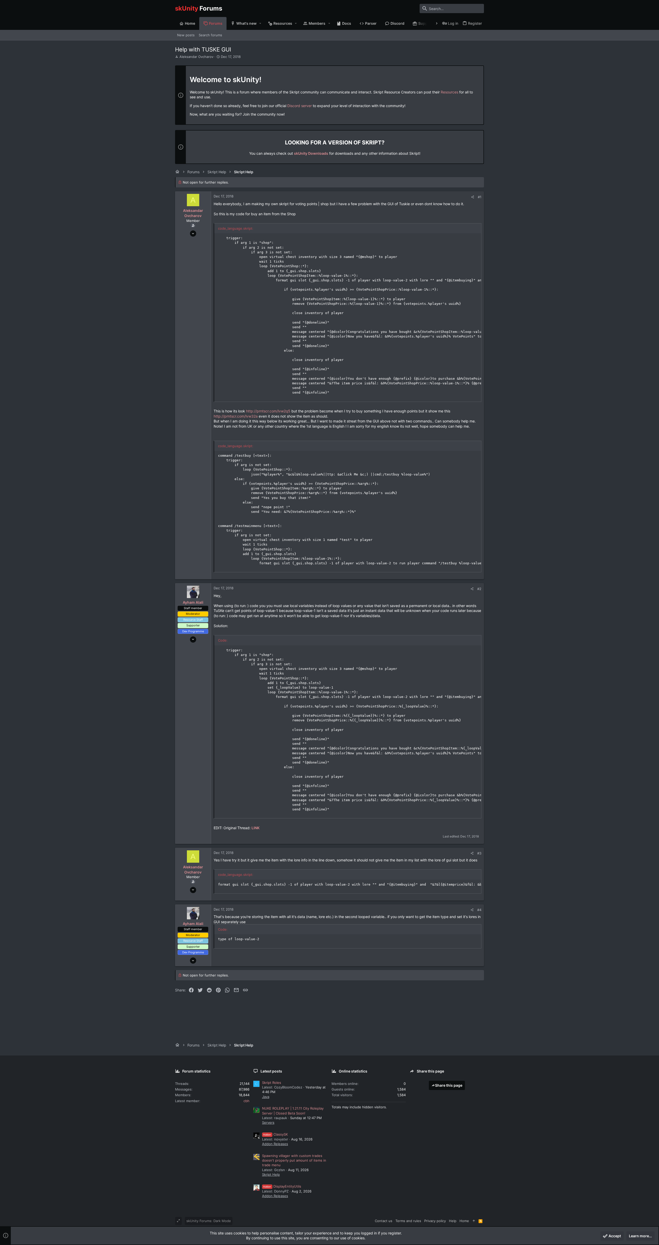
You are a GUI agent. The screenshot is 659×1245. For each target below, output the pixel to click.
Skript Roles (271, 1082)
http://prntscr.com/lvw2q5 (268, 411)
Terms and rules (408, 1221)
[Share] (472, 197)
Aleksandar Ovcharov (196, 57)
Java (265, 1097)
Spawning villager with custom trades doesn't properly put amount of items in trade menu (294, 1160)
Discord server (299, 105)
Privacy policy (435, 1221)
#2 (479, 589)
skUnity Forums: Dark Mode (208, 1221)
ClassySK (275, 1134)
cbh (246, 1101)
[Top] (474, 1221)
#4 (479, 910)
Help (452, 1221)
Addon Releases (275, 1144)
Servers (268, 1122)
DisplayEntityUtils (282, 1186)
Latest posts (271, 1071)
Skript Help (271, 1174)
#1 (479, 197)
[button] (260, 23)
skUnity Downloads (311, 153)
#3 (479, 853)
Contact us (383, 1221)
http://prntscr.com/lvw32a (236, 416)
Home (464, 1221)
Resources (449, 92)
